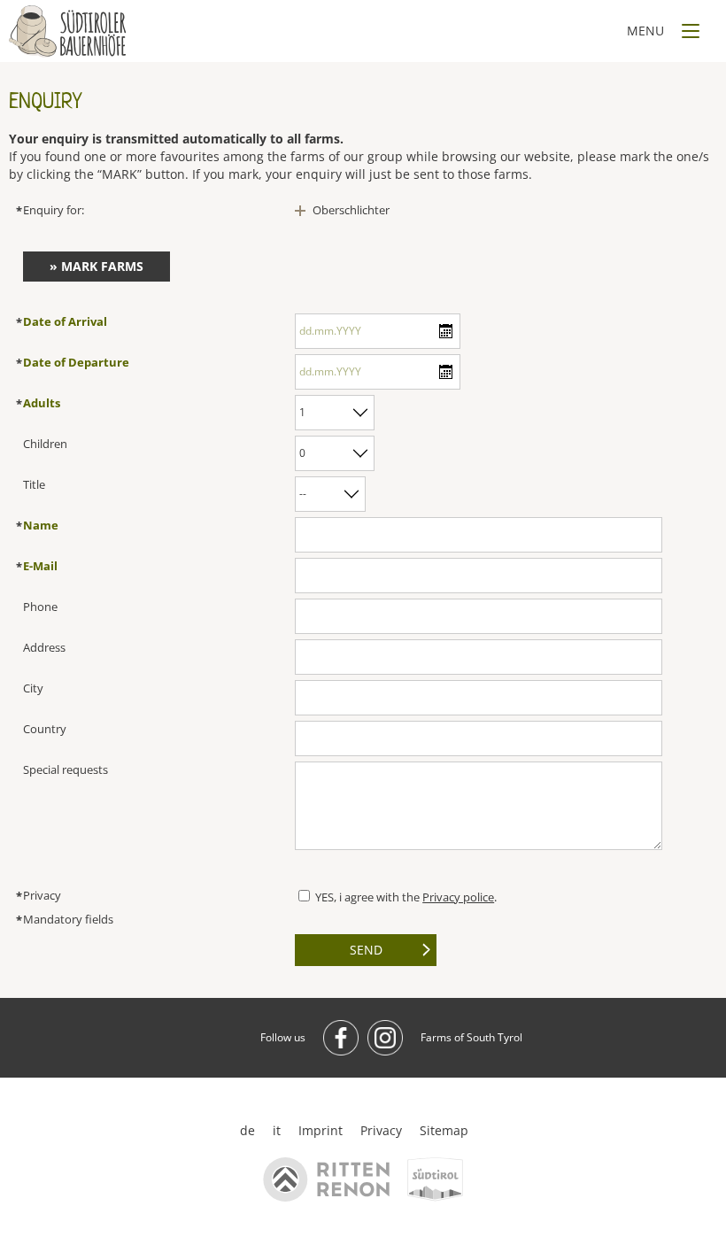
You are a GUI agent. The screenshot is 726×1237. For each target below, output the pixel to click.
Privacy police (458, 897)
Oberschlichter (351, 210)
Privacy (381, 1130)
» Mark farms (96, 266)
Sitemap (444, 1130)
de (247, 1130)
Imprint (320, 1130)
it (277, 1130)
